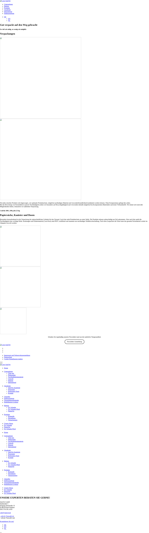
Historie (10, 380)
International (8, 11)
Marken (6, 6)
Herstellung (12, 418)
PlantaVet (11, 411)
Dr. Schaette (12, 407)
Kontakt (10, 393)
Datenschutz (8, 357)
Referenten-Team (13, 391)
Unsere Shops (8, 423)
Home (6, 368)
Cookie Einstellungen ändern (13, 359)
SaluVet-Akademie (14, 388)
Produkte (7, 8)
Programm (11, 389)
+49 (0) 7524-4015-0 (7, 516)
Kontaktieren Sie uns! (7, 521)
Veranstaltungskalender (11, 400)
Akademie (7, 10)
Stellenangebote (9, 13)
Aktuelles (7, 397)
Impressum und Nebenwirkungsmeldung (17, 355)
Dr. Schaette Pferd (14, 409)
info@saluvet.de (5, 513)
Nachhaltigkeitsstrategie (15, 377)
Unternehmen (8, 4)
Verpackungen (12, 420)
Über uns (11, 373)
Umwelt (10, 379)
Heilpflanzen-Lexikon (11, 402)
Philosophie (12, 375)
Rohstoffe (11, 416)
